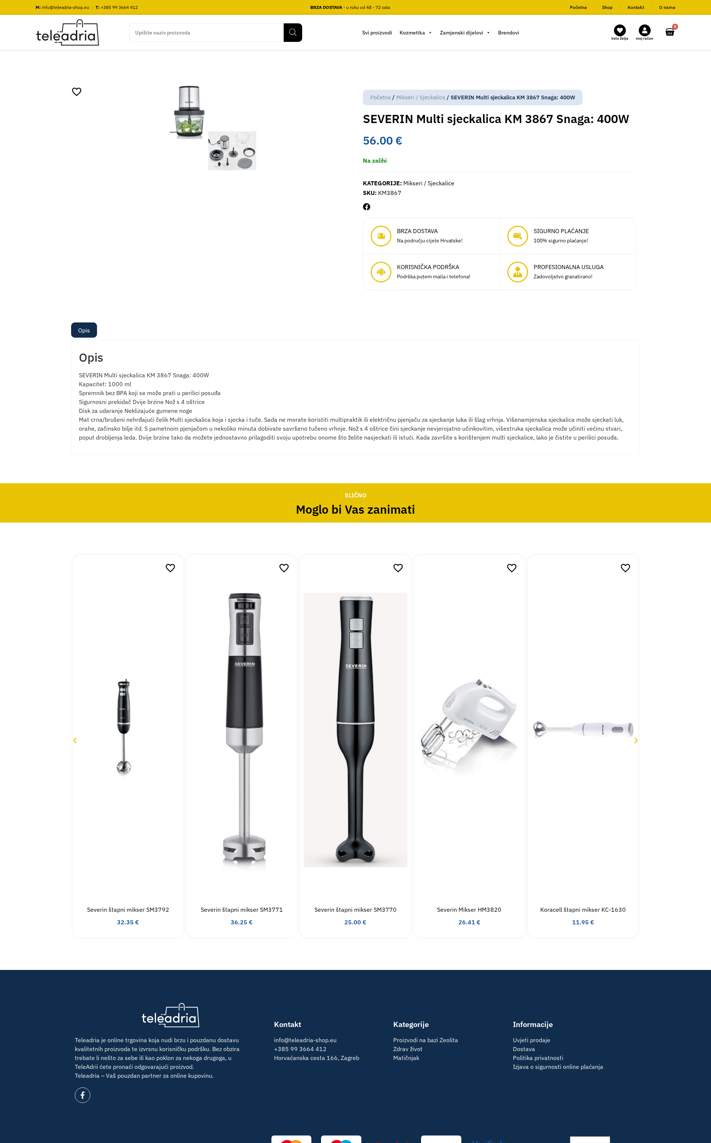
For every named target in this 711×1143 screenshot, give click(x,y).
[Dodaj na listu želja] (76, 91)
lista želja (619, 38)
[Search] (293, 32)
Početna (578, 7)
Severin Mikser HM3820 (469, 909)
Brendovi (508, 32)
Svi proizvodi (377, 32)
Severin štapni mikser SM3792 (128, 909)
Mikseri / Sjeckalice (420, 97)
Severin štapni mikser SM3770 (355, 909)
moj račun (644, 38)
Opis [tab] (84, 330)
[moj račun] (645, 30)
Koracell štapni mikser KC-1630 (583, 909)
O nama (667, 7)
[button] (366, 207)
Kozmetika (412, 32)
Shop (607, 7)
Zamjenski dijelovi (461, 32)
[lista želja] (620, 30)
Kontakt (636, 7)
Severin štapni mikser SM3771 (242, 909)
